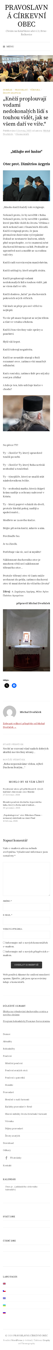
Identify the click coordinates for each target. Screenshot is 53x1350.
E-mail (7, 915)
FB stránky (15, 1157)
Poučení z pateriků (15, 1077)
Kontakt (7, 1165)
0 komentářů (22, 134)
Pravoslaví (21, 90)
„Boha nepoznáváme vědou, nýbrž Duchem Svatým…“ (23, 765)
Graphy (46, 1340)
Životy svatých (12, 93)
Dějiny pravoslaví (14, 1128)
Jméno (7, 901)
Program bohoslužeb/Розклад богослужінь (26, 1021)
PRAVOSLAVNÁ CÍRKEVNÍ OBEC (26, 16)
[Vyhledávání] (47, 46)
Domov (6, 1034)
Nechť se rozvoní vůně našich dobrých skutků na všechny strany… (26, 750)
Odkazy (7, 1150)
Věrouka (35, 90)
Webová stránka (12, 929)
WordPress (16, 1340)
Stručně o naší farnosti (17, 1099)
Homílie (7, 90)
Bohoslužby (9, 1048)
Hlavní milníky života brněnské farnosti (26, 1114)
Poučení (7, 1056)
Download (8, 1143)
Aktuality (7, 1041)
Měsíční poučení (14, 1063)
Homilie (9, 1085)
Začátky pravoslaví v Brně (18, 1106)
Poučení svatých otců (16, 1070)
